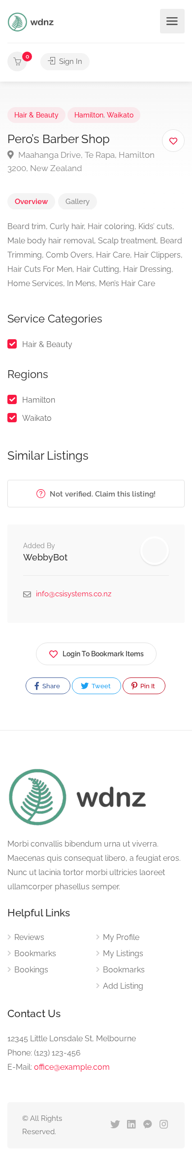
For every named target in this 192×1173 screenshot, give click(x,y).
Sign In (69, 61)
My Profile (121, 937)
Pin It (147, 686)
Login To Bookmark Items (103, 654)
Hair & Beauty (36, 115)
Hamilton (88, 115)
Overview (31, 201)
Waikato (120, 115)
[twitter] (115, 1125)
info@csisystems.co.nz (73, 593)
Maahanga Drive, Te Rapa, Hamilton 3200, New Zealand (81, 161)
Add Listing (123, 986)
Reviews (29, 937)
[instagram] (164, 1125)
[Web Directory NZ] (32, 21)
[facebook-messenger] (147, 1125)
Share (50, 686)
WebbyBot (45, 557)
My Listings (123, 953)
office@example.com (72, 1067)
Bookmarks (35, 953)
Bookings (31, 969)
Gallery (77, 201)
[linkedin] (131, 1125)
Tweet (100, 686)
